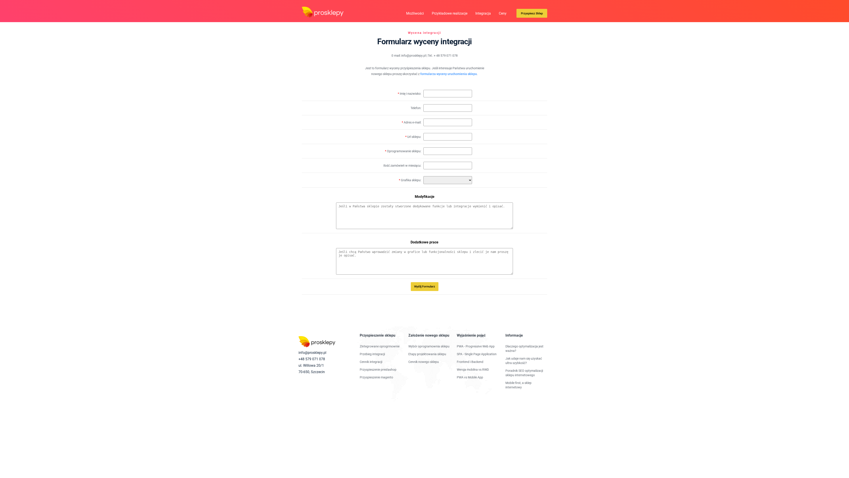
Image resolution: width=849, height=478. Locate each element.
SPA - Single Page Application (477, 354)
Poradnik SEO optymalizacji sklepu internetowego (524, 373)
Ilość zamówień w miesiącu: (402, 165)
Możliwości (415, 13)
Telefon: (416, 108)
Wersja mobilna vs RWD (473, 369)
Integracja (483, 13)
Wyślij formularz (424, 286)
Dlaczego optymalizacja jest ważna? (524, 349)
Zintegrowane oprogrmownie (380, 346)
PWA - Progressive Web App (476, 346)
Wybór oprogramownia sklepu (428, 346)
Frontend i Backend (470, 362)
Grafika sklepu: (410, 180)
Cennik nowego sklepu (423, 362)
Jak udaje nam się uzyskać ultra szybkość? (523, 361)
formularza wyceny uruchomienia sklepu (448, 74)
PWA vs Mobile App (470, 377)
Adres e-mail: (411, 122)
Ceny (503, 13)
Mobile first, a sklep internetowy (518, 385)
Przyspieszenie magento (376, 377)
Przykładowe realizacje (449, 13)
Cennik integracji (371, 362)
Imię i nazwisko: (409, 93)
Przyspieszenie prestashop (378, 369)
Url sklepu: (413, 137)
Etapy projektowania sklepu (427, 354)
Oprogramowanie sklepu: (403, 151)
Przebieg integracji (372, 354)
